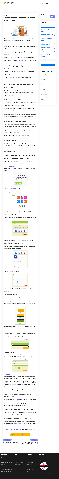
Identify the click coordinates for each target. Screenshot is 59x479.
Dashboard (45, 3)
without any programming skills (14, 429)
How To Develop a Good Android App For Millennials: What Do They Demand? (29, 443)
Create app (52, 3)
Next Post (33, 439)
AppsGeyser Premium (18, 462)
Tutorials (42, 81)
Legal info (29, 466)
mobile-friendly (16, 399)
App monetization (44, 74)
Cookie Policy (30, 469)
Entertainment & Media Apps (46, 39)
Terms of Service (30, 464)
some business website (21, 60)
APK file (20, 378)
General (42, 99)
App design (43, 89)
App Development (44, 92)
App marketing (44, 94)
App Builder (43, 86)
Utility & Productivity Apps (46, 48)
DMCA (28, 471)
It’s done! (8, 374)
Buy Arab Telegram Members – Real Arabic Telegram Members (10, 443)
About (28, 457)
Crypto (42, 102)
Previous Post (8, 439)
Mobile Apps (43, 79)
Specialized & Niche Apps (47, 52)
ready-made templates (17, 51)
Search (42, 14)
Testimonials (29, 460)
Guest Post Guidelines (48, 65)
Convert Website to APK (6, 469)
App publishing (44, 76)
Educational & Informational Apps (45, 43)
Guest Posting (17, 464)
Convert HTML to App (6, 464)
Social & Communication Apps (47, 35)
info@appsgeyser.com (44, 457)
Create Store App (5, 466)
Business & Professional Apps (47, 30)
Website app (14, 188)
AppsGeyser (11, 166)
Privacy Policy (30, 462)
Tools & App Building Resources (46, 55)
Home (38, 3)
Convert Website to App (6, 462)
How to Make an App (6, 471)
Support (3, 457)
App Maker (16, 457)
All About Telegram (44, 97)
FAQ (2, 460)
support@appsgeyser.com (45, 460)
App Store (16, 460)
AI (41, 84)
